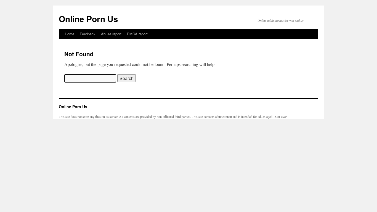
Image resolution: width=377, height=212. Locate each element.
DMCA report (137, 33)
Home (69, 33)
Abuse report (111, 33)
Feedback (87, 33)
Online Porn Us (88, 19)
